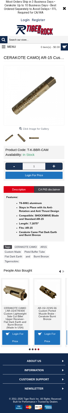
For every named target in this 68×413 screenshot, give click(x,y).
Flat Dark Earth (13, 256)
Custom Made (13, 251)
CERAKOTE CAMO (26, 246)
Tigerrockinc (12, 261)
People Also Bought (18, 270)
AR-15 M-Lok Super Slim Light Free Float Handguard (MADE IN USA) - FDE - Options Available (51, 315)
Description (19, 189)
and (28, 256)
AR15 (43, 246)
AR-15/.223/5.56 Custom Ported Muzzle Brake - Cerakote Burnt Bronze (19, 314)
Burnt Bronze (41, 256)
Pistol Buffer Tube (34, 251)
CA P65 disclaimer (49, 189)
